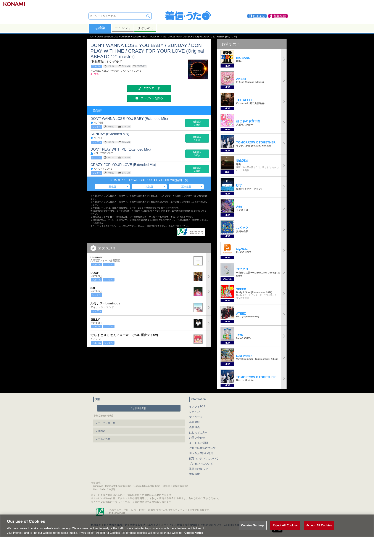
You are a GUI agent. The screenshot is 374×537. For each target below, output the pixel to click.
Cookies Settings (252, 525)
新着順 (112, 186)
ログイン (194, 411)
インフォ (124, 28)
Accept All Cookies (319, 525)
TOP (92, 36)
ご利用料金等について (202, 448)
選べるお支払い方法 (201, 453)
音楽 (102, 28)
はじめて (147, 28)
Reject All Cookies (285, 525)
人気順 (149, 186)
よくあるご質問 (198, 442)
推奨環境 (194, 474)
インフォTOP (197, 406)
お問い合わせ (197, 437)
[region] (187, 525)
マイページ (196, 416)
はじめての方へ (198, 432)
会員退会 (194, 427)
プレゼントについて (201, 463)
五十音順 (186, 186)
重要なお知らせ (198, 468)
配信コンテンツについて (203, 458)
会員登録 (194, 422)
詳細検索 (140, 408)
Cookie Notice (193, 532)
